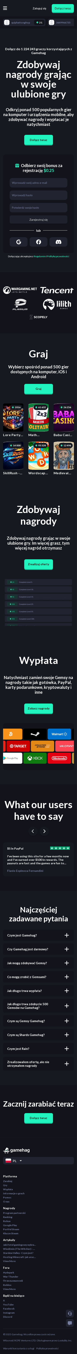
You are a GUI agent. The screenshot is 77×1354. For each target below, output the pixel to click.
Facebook (9, 1308)
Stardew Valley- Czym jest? (18, 1252)
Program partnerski (14, 1212)
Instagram (9, 1312)
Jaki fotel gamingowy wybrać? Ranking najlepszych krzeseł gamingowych (19, 1244)
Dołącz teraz (63, 8)
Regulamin (40, 256)
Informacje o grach (13, 1193)
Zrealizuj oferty (38, 564)
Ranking (7, 1217)
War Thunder (10, 1276)
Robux (6, 1221)
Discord (7, 1316)
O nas (6, 1201)
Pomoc (7, 1197)
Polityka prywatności (47, 1348)
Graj (38, 388)
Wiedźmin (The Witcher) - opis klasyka (19, 1248)
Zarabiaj (7, 1181)
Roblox (7, 1284)
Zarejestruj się (38, 219)
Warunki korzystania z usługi (18, 1348)
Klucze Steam (10, 1233)
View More (9, 1261)
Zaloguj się (39, 8)
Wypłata (8, 1189)
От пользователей (13, 1280)
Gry (5, 1185)
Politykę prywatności (58, 256)
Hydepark (8, 1272)
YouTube (8, 1304)
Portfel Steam (11, 1229)
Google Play (10, 1225)
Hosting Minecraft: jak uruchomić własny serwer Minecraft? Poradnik (19, 1257)
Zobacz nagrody (38, 708)
